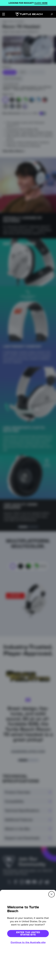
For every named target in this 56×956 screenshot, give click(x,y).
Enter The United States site (28, 933)
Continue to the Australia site (28, 942)
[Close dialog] (52, 894)
